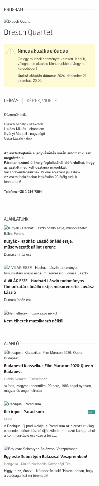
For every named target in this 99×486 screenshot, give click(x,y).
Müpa (8, 419)
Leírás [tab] (11, 101)
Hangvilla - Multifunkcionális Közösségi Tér (37, 464)
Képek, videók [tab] (42, 101)
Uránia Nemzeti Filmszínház (25, 379)
